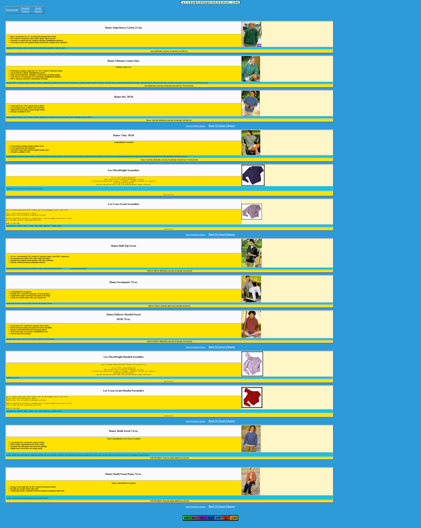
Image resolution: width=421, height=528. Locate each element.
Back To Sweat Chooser (222, 125)
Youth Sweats (38, 10)
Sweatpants (12, 9)
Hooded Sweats (25, 10)
